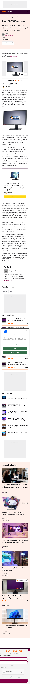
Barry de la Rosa (9, 35)
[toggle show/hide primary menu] (27, 11)
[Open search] (23, 11)
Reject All (15, 348)
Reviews (5, 291)
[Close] (27, 330)
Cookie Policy (12, 340)
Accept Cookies (15, 352)
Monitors (17, 17)
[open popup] (25, 74)
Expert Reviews (7, 11)
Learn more (13, 56)
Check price (15, 197)
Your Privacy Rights (15, 344)
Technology (10, 17)
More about (7, 280)
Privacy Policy (18, 677)
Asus (10, 291)
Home (3, 17)
